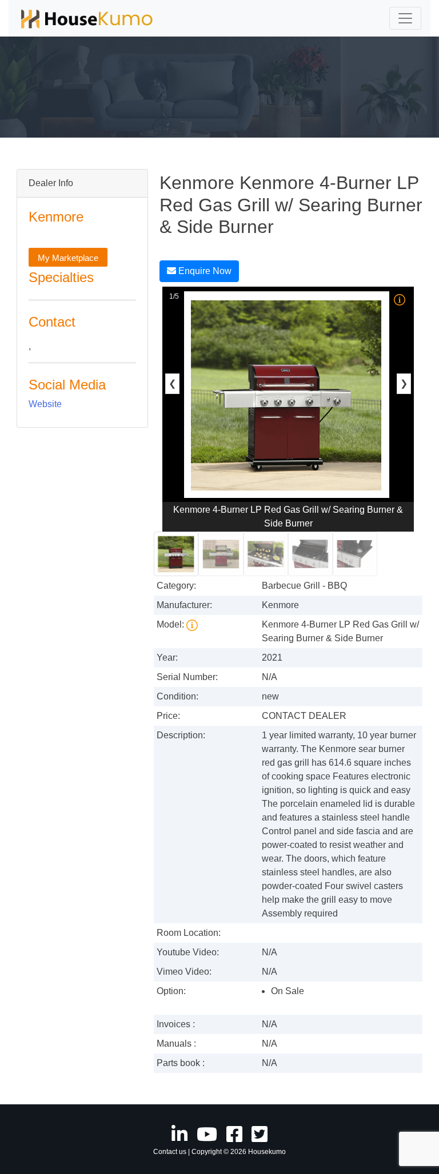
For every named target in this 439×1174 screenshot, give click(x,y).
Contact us (169, 1152)
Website (45, 404)
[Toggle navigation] (405, 18)
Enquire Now (204, 271)
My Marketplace (68, 258)
